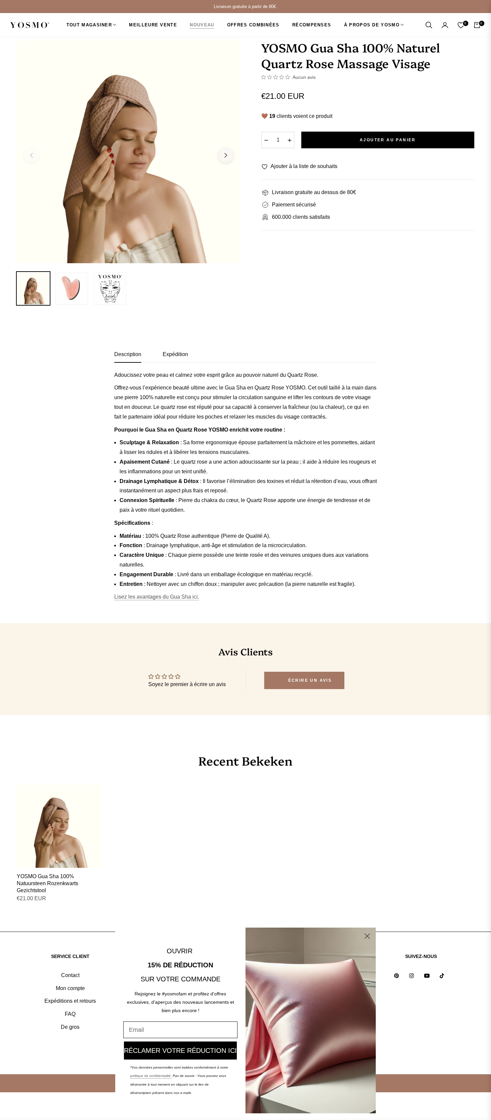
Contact (70, 975)
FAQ (70, 1014)
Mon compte (70, 988)
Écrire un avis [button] (310, 680)
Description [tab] (127, 354)
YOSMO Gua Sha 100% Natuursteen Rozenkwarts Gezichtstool (47, 883)
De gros (70, 1027)
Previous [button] (31, 155)
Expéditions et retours (70, 1001)
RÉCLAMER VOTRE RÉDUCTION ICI (180, 1050)
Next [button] (225, 155)
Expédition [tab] (175, 354)
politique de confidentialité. (151, 1076)
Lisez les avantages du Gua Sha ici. (156, 597)
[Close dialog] (367, 936)
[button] (429, 25)
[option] (128, 151)
